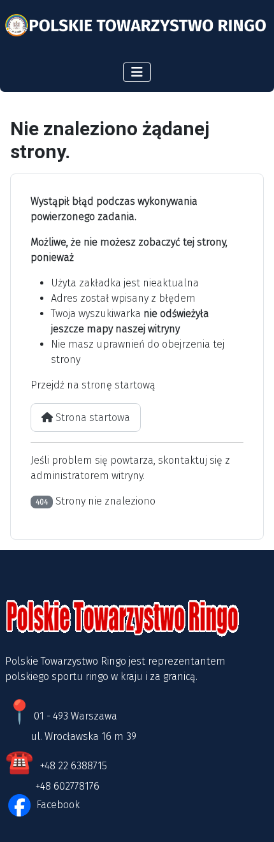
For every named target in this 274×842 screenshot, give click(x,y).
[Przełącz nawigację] (137, 72)
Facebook (57, 805)
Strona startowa (91, 417)
